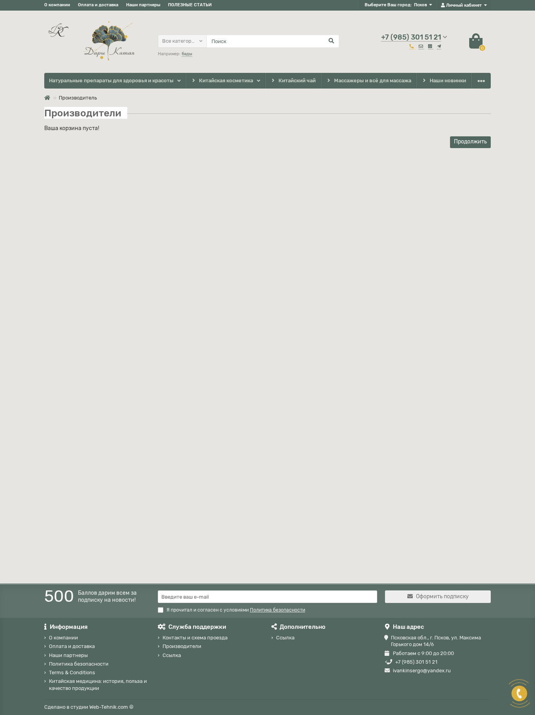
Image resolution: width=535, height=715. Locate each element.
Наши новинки (448, 80)
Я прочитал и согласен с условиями (235, 610)
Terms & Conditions (72, 672)
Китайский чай (297, 80)
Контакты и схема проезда (195, 638)
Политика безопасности (78, 664)
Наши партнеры (143, 4)
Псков (420, 4)
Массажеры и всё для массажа (372, 80)
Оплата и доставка (98, 4)
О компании (57, 4)
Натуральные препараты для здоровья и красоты (111, 80)
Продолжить (470, 141)
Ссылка (172, 655)
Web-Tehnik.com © (111, 707)
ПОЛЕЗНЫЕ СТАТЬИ (189, 4)
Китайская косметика (226, 80)
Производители (182, 646)
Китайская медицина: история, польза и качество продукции (98, 684)
